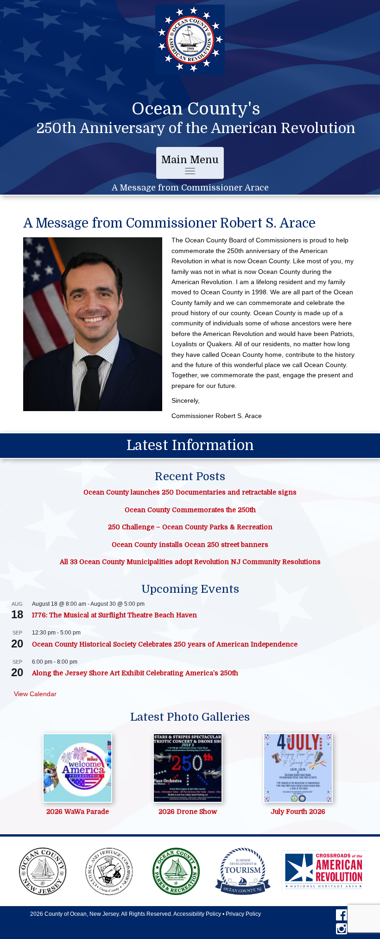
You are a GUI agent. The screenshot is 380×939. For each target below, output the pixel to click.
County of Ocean (65, 914)
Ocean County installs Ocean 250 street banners (190, 544)
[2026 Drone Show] (187, 768)
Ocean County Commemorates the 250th (190, 510)
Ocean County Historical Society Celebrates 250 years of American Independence (165, 644)
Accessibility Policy (197, 914)
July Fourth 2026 (298, 811)
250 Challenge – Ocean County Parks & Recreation (190, 527)
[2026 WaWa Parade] (77, 768)
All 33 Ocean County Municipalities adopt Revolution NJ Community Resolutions (190, 561)
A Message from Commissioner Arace (190, 187)
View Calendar (35, 694)
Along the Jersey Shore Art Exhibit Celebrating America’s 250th (135, 673)
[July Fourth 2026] (298, 768)
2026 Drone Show (187, 811)
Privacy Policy (243, 914)
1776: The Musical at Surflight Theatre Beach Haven (114, 615)
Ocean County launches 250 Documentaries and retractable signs (190, 492)
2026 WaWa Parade (77, 811)
